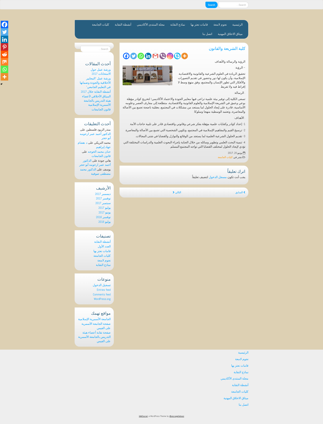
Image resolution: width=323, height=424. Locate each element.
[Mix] (4, 62)
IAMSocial (143, 416)
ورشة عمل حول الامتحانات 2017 (101, 72)
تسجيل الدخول (102, 285)
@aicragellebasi (176, 416)
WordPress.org (102, 299)
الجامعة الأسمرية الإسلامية (94, 319)
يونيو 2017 (105, 212)
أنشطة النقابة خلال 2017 (96, 92)
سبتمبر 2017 (103, 203)
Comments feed (102, 294)
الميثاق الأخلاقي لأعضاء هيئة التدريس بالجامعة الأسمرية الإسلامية (96, 100)
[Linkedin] (148, 56)
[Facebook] (126, 56)
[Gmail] (155, 56)
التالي (178, 192)
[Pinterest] (4, 47)
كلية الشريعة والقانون (227, 48)
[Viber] (162, 56)
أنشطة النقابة (123, 25)
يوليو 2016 (104, 222)
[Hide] (1, 84)
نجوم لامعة (220, 25)
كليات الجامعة (100, 25)
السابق (239, 192)
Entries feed (104, 290)
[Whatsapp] (141, 56)
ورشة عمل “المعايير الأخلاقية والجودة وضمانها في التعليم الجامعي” (95, 82)
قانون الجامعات (101, 109)
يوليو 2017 (104, 208)
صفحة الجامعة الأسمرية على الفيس (96, 326)
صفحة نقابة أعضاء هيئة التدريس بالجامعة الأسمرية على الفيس (94, 337)
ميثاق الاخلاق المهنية (230, 34)
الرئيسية (237, 25)
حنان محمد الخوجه (99, 152)
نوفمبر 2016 (103, 217)
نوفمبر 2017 (103, 198)
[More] (184, 56)
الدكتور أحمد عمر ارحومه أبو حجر (95, 163)
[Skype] (177, 56)
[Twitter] (133, 56)
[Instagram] (170, 56)
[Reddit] (4, 54)
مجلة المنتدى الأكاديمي (151, 25)
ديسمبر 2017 (103, 194)
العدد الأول (104, 246)
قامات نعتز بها (199, 25)
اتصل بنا (207, 34)
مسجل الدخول (218, 177)
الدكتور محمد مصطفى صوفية (95, 171)
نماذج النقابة (177, 25)
